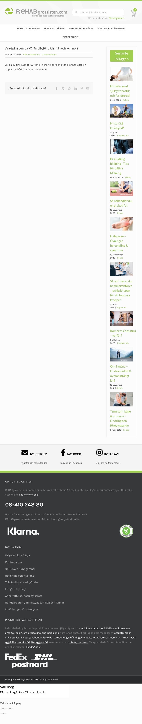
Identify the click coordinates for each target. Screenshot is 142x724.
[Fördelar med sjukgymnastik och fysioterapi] (121, 74)
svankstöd (23, 642)
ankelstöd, (11, 637)
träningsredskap (78, 642)
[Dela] (4, 708)
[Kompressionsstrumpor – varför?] (121, 318)
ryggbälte (10, 642)
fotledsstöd (99, 637)
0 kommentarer (49, 54)
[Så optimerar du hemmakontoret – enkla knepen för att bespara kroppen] (121, 269)
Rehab (126, 100)
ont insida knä (50, 632)
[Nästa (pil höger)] (4, 713)
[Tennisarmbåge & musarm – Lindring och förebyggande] (121, 399)
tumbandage (61, 637)
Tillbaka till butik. (35, 692)
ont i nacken (122, 628)
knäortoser (129, 637)
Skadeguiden (116, 18)
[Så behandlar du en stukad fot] (121, 188)
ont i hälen (107, 628)
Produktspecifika (31, 54)
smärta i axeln (13, 632)
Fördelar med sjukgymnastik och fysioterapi (120, 90)
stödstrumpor (122, 632)
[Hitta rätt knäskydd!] (121, 111)
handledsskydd (43, 637)
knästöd (112, 637)
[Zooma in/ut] (11, 708)
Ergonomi (121, 307)
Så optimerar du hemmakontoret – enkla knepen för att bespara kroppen (121, 290)
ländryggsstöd (39, 642)
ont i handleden (90, 628)
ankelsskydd (25, 637)
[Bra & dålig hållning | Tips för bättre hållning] (121, 146)
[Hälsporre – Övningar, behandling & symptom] (121, 224)
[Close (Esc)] (1, 708)
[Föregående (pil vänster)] (1, 713)
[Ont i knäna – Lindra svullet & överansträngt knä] (121, 354)
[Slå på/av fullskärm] (8, 708)
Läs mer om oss (28, 494)
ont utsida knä (32, 632)
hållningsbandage (80, 637)
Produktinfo (123, 135)
